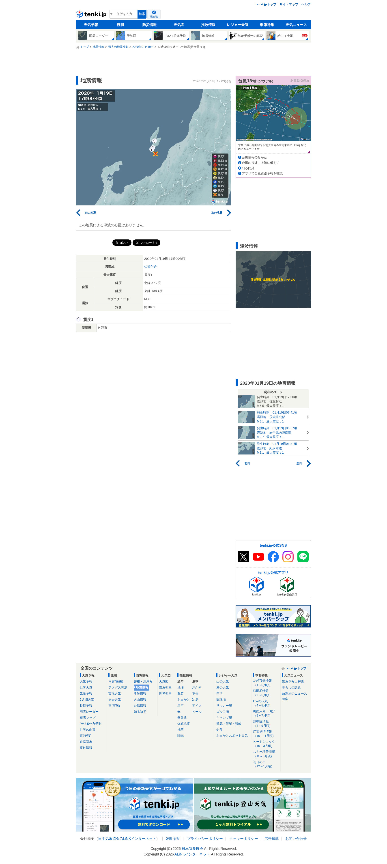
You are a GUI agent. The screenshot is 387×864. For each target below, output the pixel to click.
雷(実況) (114, 705)
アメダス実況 (117, 687)
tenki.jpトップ (266, 4)
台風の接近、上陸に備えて (261, 162)
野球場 (221, 699)
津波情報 (140, 693)
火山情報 (140, 699)
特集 (285, 699)
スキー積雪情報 (264, 754)
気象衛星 (165, 687)
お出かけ (183, 699)
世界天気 (86, 687)
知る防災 (248, 168)
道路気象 (86, 741)
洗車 (180, 729)
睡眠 (180, 735)
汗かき (197, 687)
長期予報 (86, 705)
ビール (197, 711)
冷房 (195, 699)
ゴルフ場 (222, 711)
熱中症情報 (262, 723)
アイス (197, 705)
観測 (120, 25)
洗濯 (180, 687)
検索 (142, 14)
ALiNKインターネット (138, 839)
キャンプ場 (224, 717)
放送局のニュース (294, 693)
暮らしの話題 (291, 687)
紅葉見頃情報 (263, 734)
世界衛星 (165, 693)
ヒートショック (264, 744)
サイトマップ (289, 4)
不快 (195, 693)
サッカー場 (224, 705)
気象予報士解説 (293, 681)
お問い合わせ (296, 839)
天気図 (179, 25)
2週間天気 (87, 699)
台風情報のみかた (254, 157)
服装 (180, 693)
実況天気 (114, 693)
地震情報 (142, 687)
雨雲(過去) (115, 681)
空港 (219, 693)
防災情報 (149, 25)
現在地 (154, 16)
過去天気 (114, 699)
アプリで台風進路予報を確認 (262, 173)
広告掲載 (271, 839)
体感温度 (183, 723)
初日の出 (262, 764)
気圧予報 (86, 693)
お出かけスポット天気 (232, 735)
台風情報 (140, 705)
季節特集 (267, 25)
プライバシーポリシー (205, 839)
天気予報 (91, 25)
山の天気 (222, 681)
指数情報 (208, 25)
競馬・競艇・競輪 (228, 723)
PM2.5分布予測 (90, 723)
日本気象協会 (109, 839)
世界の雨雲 (87, 729)
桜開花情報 (262, 693)
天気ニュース (296, 25)
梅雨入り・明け (264, 713)
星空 (180, 705)
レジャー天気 (237, 25)
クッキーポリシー (243, 839)
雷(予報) (85, 735)
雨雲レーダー (89, 711)
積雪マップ (87, 717)
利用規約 (173, 839)
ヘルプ (306, 4)
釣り (219, 729)
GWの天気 (262, 703)
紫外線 (182, 717)
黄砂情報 (86, 747)
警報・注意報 (143, 681)
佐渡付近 (150, 267)
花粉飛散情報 (262, 683)
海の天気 (222, 687)
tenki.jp (91, 15)
